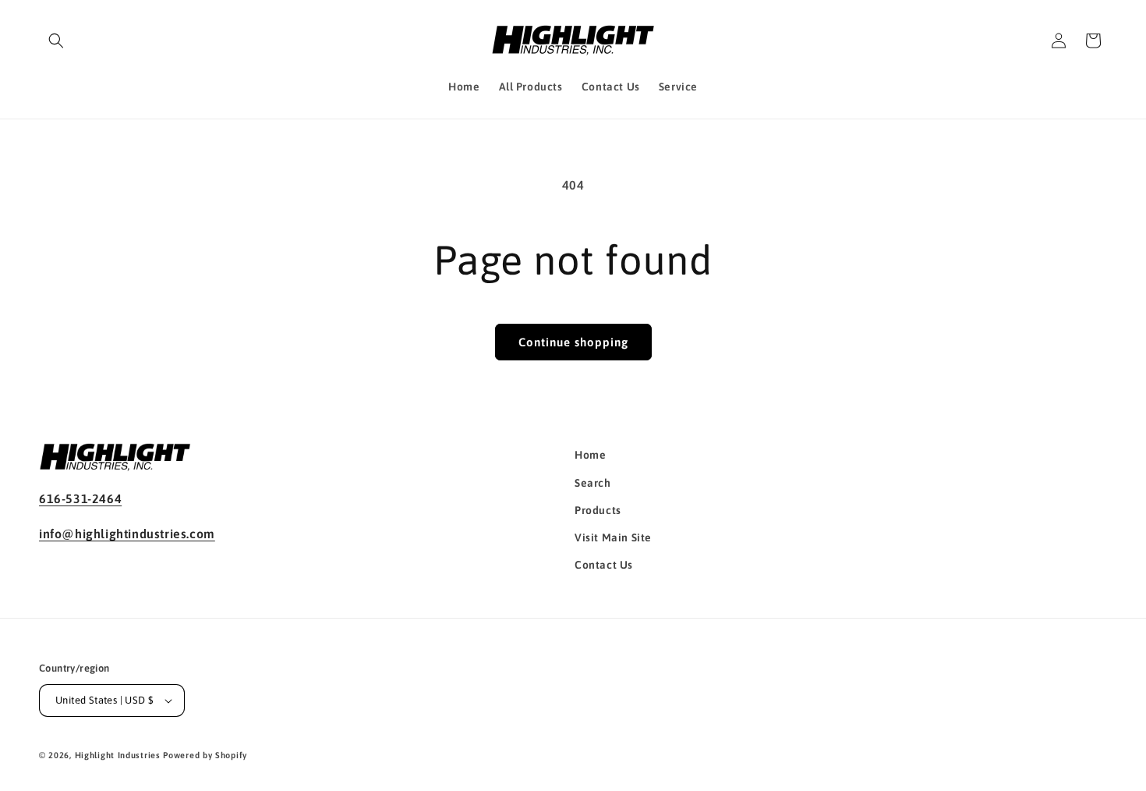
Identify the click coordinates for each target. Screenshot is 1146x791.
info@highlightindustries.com (127, 534)
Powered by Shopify (205, 755)
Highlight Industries (118, 755)
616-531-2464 (80, 498)
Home (590, 455)
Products (598, 510)
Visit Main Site (613, 537)
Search (593, 483)
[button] (56, 40)
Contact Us (604, 565)
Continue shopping (573, 342)
